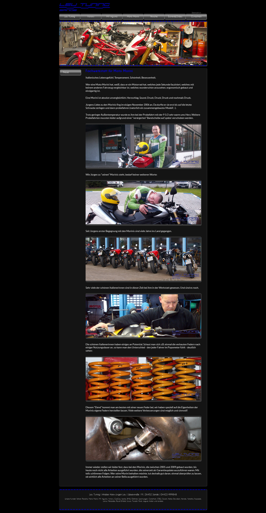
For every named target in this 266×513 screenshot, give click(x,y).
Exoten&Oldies (175, 16)
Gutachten (196, 16)
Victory (90, 16)
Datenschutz (196, 13)
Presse (66, 72)
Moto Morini (133, 16)
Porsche (154, 16)
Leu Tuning (69, 16)
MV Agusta (111, 16)
